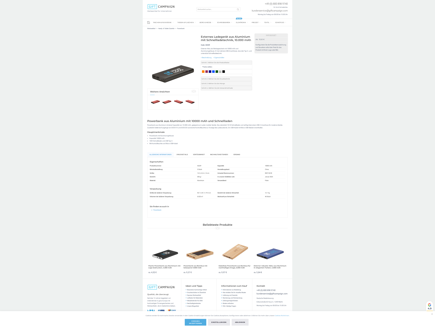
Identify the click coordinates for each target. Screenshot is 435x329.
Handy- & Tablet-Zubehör (166, 28)
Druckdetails (182, 154)
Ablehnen (240, 322)
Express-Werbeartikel (194, 295)
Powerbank (180, 28)
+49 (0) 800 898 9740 (276, 3)
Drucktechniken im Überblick (196, 292)
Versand (236, 154)
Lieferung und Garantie (230, 295)
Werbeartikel (151, 28)
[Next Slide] (195, 91)
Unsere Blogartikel (193, 306)
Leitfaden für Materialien (195, 298)
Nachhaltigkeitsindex (219, 154)
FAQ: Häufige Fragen (229, 306)
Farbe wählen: (207, 67)
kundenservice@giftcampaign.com (270, 10)
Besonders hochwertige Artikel (197, 289)
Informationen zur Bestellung (232, 289)
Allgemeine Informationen (160, 154)
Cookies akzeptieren (195, 322)
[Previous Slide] (192, 91)
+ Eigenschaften (218, 57)
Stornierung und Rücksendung (232, 298)
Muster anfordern (228, 303)
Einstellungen (219, 322)
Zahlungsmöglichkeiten (230, 300)
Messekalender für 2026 (195, 300)
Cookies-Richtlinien (282, 315)
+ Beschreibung (206, 57)
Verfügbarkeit (199, 154)
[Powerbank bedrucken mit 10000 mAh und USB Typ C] (173, 61)
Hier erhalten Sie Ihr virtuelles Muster (234, 292)
